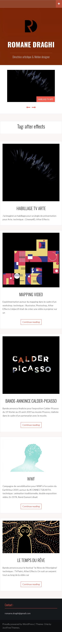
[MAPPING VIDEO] (31, 259)
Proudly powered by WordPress (18, 624)
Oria (46, 624)
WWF (31, 479)
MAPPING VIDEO (31, 294)
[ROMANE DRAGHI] (31, 26)
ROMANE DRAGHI (31, 44)
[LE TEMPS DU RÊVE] (31, 536)
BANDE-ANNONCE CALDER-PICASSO (31, 401)
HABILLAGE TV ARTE (45, 99)
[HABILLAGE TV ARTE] (31, 172)
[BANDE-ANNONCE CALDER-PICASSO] (31, 364)
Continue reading (31, 322)
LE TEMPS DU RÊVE (31, 560)
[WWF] (31, 455)
